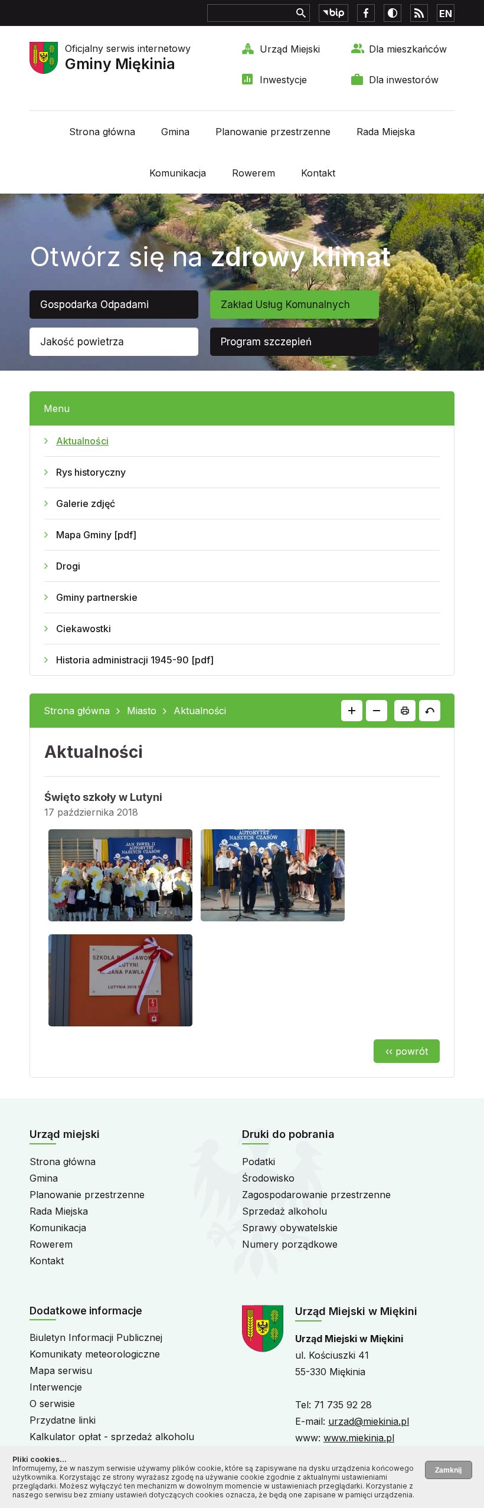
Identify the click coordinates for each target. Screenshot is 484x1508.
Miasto (141, 711)
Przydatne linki (63, 1420)
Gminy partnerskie (97, 597)
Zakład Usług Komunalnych (285, 304)
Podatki (258, 1161)
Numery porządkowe (290, 1244)
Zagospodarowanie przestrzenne (316, 1194)
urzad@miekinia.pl (368, 1421)
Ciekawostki (83, 628)
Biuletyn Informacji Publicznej (96, 1337)
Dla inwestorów (404, 80)
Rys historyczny (91, 472)
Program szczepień (266, 342)
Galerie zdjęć (85, 503)
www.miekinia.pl (358, 1438)
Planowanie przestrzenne (273, 132)
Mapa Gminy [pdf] (96, 535)
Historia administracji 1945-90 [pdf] (135, 660)
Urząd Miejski (290, 49)
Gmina (175, 132)
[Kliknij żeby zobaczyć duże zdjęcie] (120, 877)
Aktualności (82, 441)
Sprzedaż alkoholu (284, 1211)
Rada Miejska (386, 132)
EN (445, 13)
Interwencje (56, 1387)
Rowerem (253, 173)
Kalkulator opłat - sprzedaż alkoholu (112, 1436)
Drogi (68, 566)
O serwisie (52, 1403)
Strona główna (102, 132)
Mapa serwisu (61, 1370)
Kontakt (318, 173)
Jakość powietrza (82, 342)
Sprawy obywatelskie (290, 1228)
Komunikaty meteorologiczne (95, 1354)
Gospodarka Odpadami (94, 304)
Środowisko (268, 1178)
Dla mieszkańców (408, 49)
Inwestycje (283, 80)
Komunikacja (177, 173)
